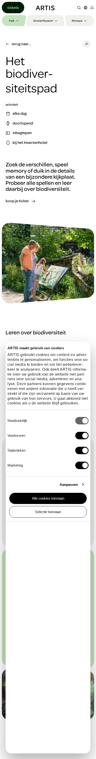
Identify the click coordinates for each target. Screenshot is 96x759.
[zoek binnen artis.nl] (79, 8)
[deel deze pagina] (86, 44)
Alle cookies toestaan (48, 498)
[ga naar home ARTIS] (45, 7)
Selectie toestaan (48, 512)
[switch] (82, 435)
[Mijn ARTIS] (92, 8)
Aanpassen (69, 485)
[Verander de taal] (85, 8)
